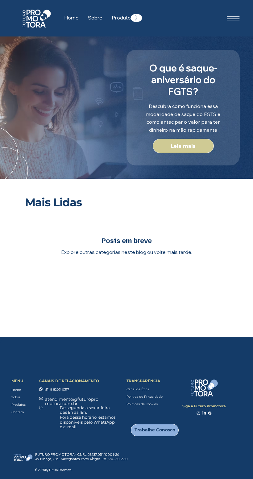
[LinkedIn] (204, 413)
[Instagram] (198, 413)
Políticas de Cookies (142, 404)
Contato (17, 412)
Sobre (15, 397)
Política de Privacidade (144, 397)
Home (16, 390)
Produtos (18, 405)
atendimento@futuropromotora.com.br (71, 401)
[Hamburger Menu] (233, 18)
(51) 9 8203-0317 (56, 389)
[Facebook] (210, 413)
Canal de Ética (137, 389)
